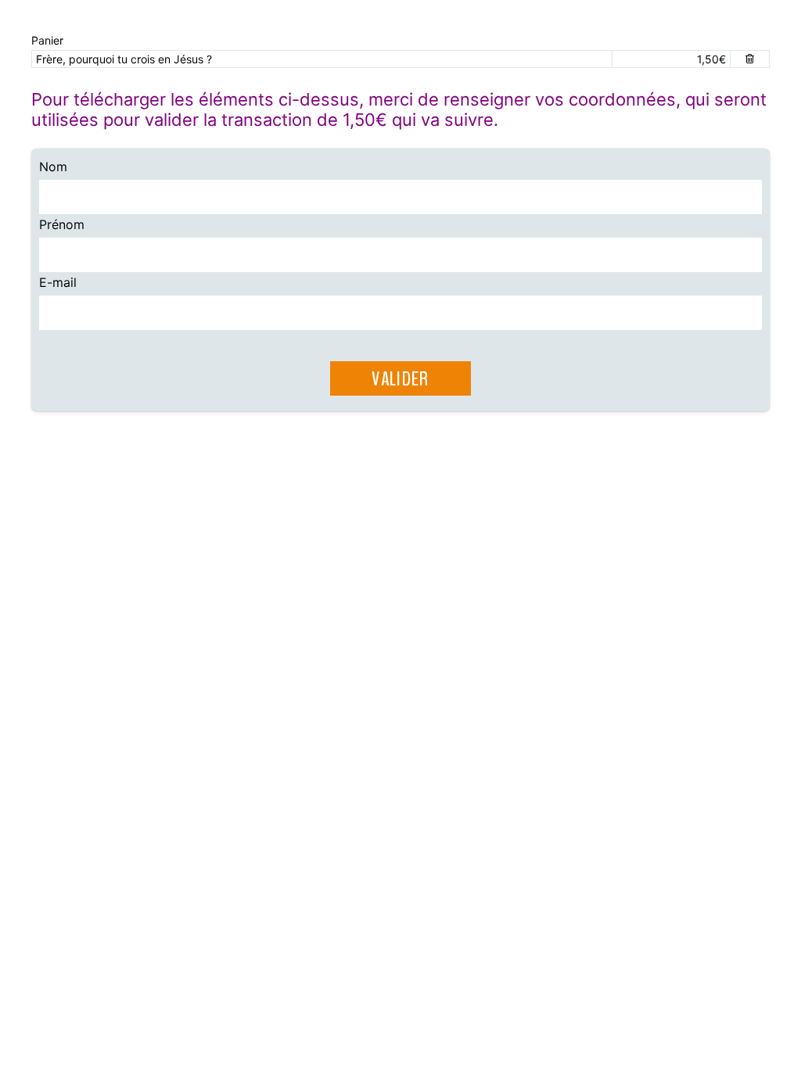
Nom (53, 166)
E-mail (58, 282)
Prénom (61, 224)
